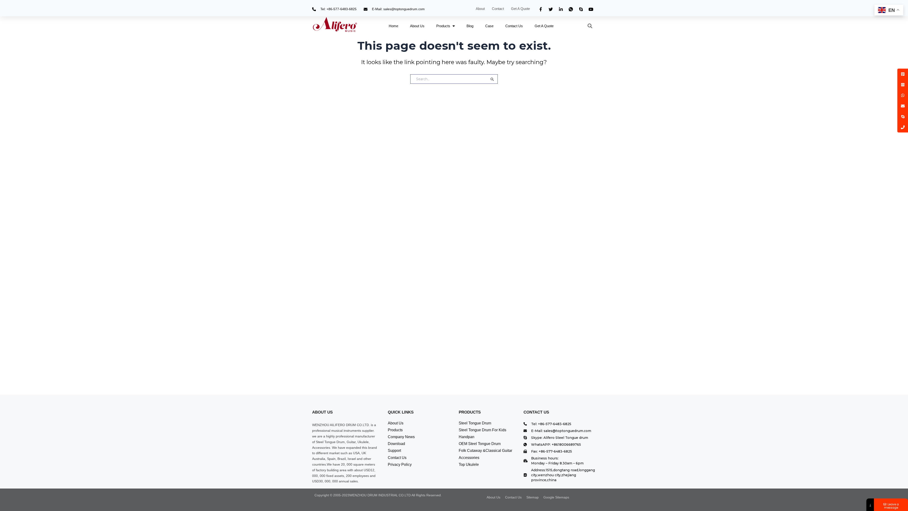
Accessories (469, 458)
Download (396, 444)
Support (394, 451)
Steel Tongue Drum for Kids (482, 430)
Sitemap (532, 497)
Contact (498, 9)
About (480, 9)
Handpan (466, 437)
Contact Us (514, 26)
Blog (470, 26)
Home (393, 26)
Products (443, 26)
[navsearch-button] (587, 26)
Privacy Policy (400, 465)
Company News (401, 437)
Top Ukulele (469, 465)
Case (489, 26)
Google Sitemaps (556, 497)
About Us (417, 26)
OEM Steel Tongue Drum (480, 444)
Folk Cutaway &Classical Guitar (485, 451)
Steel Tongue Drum (475, 423)
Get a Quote (521, 9)
